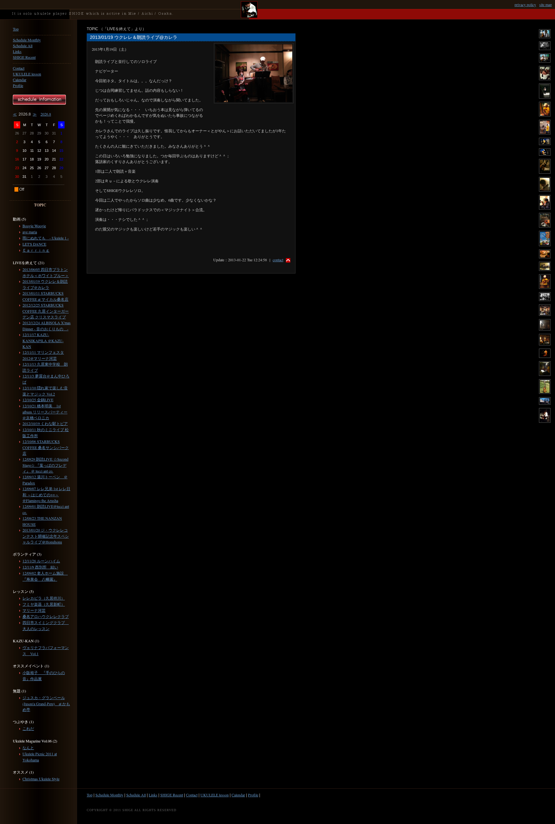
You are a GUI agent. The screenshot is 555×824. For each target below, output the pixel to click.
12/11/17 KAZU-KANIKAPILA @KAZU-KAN (43, 340)
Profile (18, 85)
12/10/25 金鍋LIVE (37, 399)
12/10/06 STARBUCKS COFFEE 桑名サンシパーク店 (45, 447)
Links (17, 51)
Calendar (19, 79)
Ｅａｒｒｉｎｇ (35, 250)
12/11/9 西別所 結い (40, 566)
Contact (18, 68)
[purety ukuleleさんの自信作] (545, 392)
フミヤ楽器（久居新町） (43, 604)
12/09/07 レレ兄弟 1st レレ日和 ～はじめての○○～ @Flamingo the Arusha (46, 494)
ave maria (29, 231)
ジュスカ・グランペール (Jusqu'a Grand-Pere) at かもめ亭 (46, 703)
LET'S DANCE (34, 244)
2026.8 (45, 114)
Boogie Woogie (34, 225)
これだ (28, 728)
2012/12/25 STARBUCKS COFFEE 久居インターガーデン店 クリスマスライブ (45, 310)
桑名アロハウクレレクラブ (45, 616)
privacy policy (525, 4)
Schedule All (22, 45)
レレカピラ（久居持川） (43, 598)
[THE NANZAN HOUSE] (545, 97)
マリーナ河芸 (34, 610)
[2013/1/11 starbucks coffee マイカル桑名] (545, 36)
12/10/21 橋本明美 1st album (44, 411)
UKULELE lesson (27, 73)
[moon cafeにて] (545, 114)
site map (545, 4)
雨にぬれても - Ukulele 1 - (45, 237)
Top (16, 28)
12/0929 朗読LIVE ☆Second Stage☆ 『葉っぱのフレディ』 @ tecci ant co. (45, 464)
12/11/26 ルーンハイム (41, 560)
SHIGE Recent (24, 57)
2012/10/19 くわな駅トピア (45, 423)
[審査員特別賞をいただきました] (545, 244)
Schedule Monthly (27, 39)
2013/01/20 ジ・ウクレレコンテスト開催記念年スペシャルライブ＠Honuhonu (45, 535)
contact (278, 259)
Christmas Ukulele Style (40, 778)
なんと (28, 747)
